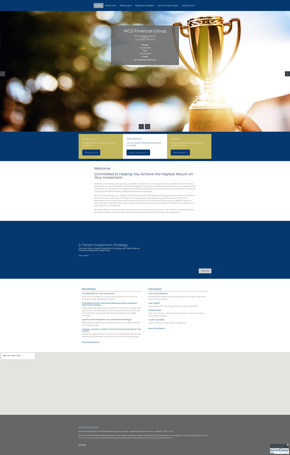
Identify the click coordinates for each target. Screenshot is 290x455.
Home (98, 5)
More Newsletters (91, 342)
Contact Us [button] (90, 153)
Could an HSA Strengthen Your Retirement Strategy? (107, 319)
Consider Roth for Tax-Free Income (98, 293)
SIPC (171, 431)
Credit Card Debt (156, 320)
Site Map (82, 445)
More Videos (84, 255)
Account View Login (168, 5)
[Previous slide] (2, 73)
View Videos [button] (179, 153)
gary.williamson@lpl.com (145, 59)
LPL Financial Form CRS (88, 427)
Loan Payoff (154, 303)
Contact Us (187, 5)
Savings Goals (154, 310)
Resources (125, 5)
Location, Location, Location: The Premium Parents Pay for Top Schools (111, 330)
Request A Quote (144, 5)
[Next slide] (287, 73)
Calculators (155, 289)
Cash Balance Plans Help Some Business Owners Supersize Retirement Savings (109, 304)
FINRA (165, 431)
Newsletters (89, 289)
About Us (110, 5)
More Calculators (157, 328)
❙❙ (147, 127)
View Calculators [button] (137, 153)
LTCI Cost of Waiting (157, 293)
